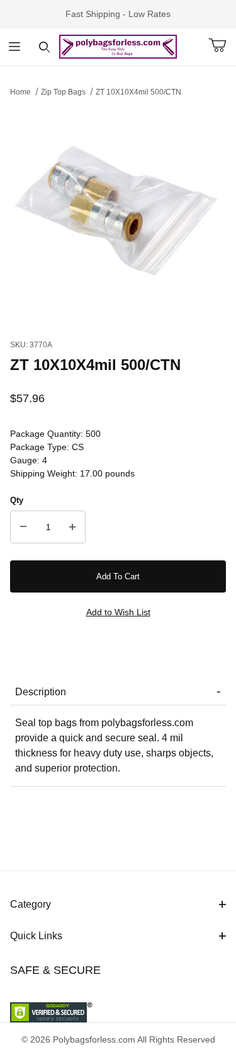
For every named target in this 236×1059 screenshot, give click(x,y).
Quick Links (36, 935)
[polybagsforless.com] (118, 46)
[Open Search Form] (44, 47)
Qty (16, 500)
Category (30, 904)
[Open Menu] (15, 47)
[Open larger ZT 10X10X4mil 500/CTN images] (118, 215)
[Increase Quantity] (72, 527)
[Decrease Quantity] (23, 527)
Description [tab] (40, 691)
